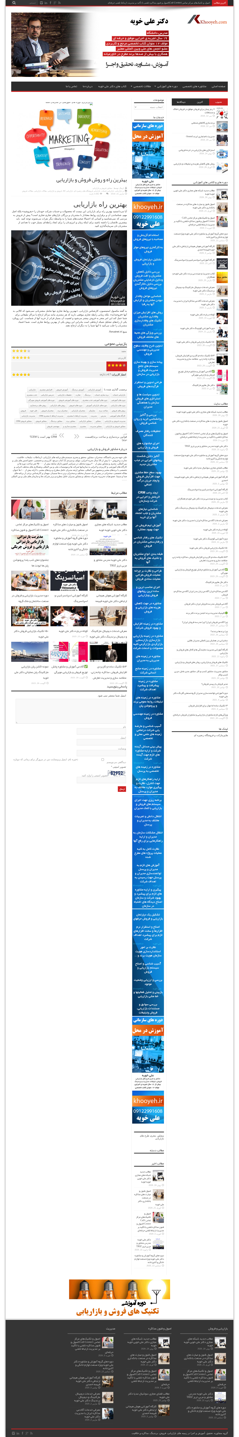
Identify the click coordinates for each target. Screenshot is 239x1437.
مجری (153, 1135)
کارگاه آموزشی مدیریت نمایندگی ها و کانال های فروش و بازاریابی (202, 651)
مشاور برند (70, 421)
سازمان (92, 411)
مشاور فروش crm (24, 421)
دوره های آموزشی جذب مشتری (95, 400)
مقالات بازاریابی (40, 191)
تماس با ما (71, 86)
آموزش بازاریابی (94, 390)
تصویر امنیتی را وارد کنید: (94, 775)
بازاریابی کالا (68, 191)
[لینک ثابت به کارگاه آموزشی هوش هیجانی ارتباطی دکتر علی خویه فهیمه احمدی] (108, 589)
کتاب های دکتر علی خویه (112, 86)
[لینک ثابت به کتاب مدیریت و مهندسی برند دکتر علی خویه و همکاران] (222, 282)
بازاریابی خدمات (107, 191)
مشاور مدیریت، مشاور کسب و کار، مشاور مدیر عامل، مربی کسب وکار (201, 673)
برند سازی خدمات (102, 395)
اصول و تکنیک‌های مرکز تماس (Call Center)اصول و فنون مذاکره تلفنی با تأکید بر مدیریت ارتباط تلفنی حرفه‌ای (30, 532)
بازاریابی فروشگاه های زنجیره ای (87, 191)
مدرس (103, 416)
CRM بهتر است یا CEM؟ (43, 435)
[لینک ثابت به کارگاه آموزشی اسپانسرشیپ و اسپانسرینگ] (69, 589)
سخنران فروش (47, 411)
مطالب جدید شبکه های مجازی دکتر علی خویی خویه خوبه (111, 527)
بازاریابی (118, 191)
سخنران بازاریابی (78, 411)
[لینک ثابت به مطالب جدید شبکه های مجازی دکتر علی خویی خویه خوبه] (108, 518)
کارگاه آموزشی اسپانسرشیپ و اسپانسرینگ (194, 259)
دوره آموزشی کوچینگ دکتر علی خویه (197, 328)
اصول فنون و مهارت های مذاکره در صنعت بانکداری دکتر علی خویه (69, 527)
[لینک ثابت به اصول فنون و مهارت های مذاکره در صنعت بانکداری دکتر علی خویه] (69, 518)
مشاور (98, 421)
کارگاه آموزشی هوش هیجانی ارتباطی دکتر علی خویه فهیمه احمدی (111, 601)
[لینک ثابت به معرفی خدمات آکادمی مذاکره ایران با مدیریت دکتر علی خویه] (222, 309)
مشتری (60, 314)
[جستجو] (14, 3)
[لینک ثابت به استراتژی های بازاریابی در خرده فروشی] (222, 158)
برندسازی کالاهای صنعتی (203, 122)
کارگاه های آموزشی (117, 416)
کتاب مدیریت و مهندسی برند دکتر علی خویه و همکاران (194, 275)
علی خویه (33, 411)
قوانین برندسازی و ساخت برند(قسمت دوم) (106, 437)
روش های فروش (118, 411)
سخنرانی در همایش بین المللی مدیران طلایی (207, 640)
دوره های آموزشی (167, 86)
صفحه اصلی (218, 86)
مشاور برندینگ (56, 421)
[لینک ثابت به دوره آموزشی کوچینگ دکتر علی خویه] (222, 336)
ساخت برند (103, 411)
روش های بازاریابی (57, 405)
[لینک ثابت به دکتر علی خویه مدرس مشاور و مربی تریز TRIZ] (108, 554)
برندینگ (88, 395)
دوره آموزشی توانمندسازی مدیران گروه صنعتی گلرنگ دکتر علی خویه (200, 695)
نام (124, 726)
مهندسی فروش (53, 426)
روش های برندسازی (38, 405)
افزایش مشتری (46, 390)
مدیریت (94, 416)
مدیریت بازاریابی (28, 416)
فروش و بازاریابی (55, 191)
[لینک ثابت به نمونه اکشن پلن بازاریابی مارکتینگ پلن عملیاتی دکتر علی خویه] (30, 661)
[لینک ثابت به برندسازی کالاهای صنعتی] (222, 131)
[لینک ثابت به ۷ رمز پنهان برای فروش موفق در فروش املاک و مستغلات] (222, 117)
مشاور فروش (41, 421)
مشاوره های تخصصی (194, 86)
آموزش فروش (62, 390)
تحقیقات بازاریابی (65, 395)
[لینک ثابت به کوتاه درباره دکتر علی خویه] (69, 625)
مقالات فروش (27, 191)
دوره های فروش (75, 405)
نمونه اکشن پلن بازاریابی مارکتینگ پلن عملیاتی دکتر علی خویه (31, 672)
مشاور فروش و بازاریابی (102, 188)
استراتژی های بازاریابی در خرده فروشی (197, 150)
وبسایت (122, 748)
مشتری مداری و (69, 426)
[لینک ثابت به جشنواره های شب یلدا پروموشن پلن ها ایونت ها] (30, 554)
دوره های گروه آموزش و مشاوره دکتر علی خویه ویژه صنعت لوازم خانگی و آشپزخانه (70, 543)
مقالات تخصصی (142, 86)
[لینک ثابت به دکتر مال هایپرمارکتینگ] (222, 393)
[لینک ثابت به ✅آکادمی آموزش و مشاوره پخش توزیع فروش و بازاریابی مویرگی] (69, 661)
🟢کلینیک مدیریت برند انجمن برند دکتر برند (207, 613)
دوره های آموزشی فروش (68, 400)
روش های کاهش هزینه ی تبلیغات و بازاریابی (194, 163)
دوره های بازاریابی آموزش (96, 405)
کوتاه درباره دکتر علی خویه (73, 631)
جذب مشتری (32, 395)
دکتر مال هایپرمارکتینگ (203, 385)
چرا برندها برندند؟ (219, 631)
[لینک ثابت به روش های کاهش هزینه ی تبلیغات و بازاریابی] (222, 172)
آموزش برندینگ (78, 390)
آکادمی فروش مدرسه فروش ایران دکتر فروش (206, 603)
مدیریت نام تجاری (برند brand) (200, 136)
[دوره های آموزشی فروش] (119, 1315)
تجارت (78, 395)
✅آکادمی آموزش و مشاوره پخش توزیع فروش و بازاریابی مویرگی (70, 669)
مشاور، (160, 1135)
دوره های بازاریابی (118, 405)
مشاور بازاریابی (85, 421)
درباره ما (88, 86)
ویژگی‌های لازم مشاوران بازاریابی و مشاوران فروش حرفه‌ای (200, 714)
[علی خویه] (207, 21)
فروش (19, 215)
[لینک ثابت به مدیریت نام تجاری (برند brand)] (222, 145)
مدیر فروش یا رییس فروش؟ (214, 683)
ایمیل (123, 737)
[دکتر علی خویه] (94, 76)
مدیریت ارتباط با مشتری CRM (51, 416)
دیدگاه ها (181, 102)
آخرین (200, 102)
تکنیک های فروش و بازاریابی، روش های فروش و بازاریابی (201, 662)
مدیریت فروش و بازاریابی (115, 421)
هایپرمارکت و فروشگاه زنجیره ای (211, 735)
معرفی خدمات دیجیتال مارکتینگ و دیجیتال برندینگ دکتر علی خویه (108, 633)
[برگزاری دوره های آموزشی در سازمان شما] (69, 102)
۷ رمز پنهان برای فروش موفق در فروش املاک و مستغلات (194, 111)
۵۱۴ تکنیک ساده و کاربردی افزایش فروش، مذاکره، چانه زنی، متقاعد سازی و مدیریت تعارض (109, 672)
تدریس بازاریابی (47, 395)
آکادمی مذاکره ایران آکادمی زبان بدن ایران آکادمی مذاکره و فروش (201, 593)
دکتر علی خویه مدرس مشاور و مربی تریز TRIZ (110, 562)
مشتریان (75, 215)
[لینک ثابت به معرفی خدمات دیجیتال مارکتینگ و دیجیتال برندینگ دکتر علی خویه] (108, 625)
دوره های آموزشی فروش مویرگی (41, 400)
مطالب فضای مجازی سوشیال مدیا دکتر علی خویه (206, 467)
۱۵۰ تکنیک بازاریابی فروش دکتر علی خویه (195, 341)
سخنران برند (62, 411)
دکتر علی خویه (203, 2)
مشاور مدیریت (96, 426)
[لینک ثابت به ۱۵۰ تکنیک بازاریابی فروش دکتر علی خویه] (30, 625)
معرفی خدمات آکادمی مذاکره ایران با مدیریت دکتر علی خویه (194, 302)
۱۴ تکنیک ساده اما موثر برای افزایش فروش (208, 705)
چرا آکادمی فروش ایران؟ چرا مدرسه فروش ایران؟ (205, 622)
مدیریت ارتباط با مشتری (77, 416)
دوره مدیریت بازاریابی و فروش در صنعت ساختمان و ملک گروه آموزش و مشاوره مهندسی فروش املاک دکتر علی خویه (30, 604)
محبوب (218, 102)
